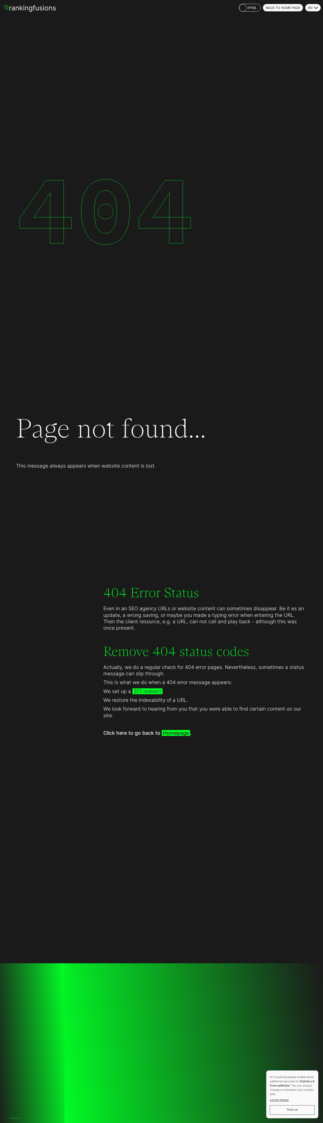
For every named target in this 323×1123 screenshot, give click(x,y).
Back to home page (283, 8)
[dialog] (292, 1094)
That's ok (292, 1109)
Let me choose (279, 1100)
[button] (313, 7)
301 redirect (147, 691)
